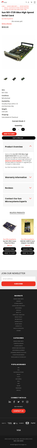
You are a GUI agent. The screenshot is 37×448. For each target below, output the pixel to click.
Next (35, 227)
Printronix (18, 388)
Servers (18, 301)
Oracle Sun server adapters (13, 161)
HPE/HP (18, 374)
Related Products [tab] (17, 213)
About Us (18, 312)
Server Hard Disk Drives (18, 305)
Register (21, 328)
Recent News (18, 323)
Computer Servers (18, 343)
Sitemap (19, 330)
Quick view (9, 249)
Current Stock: (18, 121)
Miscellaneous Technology (18, 357)
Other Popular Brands (18, 354)
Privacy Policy (18, 317)
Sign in (15, 328)
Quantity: (18, 125)
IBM (18, 367)
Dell (18, 370)
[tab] (18, 146)
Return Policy (18, 319)
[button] (18, 411)
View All (18, 390)
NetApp (18, 385)
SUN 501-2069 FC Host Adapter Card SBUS (27, 242)
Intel (18, 381)
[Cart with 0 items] (31, 2)
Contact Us (18, 326)
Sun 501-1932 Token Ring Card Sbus (9, 242)
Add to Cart (9, 253)
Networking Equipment (18, 350)
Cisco (18, 376)
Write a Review (7, 24)
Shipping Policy (18, 321)
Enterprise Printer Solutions (18, 352)
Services (18, 310)
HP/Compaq (18, 379)
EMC (18, 383)
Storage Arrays (18, 303)
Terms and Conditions (18, 314)
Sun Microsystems (18, 372)
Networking (18, 308)
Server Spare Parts (18, 299)
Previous (2, 227)
